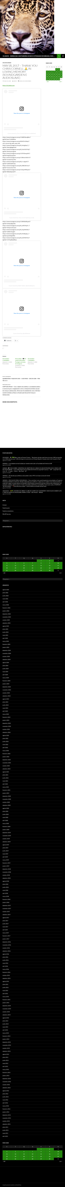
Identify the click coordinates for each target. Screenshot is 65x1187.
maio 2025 (5, 635)
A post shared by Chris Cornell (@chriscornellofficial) (22, 133)
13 (51, 74)
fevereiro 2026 (6, 608)
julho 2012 (5, 1093)
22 (56, 76)
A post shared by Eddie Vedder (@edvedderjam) (22, 285)
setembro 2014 (6, 1015)
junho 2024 (6, 668)
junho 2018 (6, 887)
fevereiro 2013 (6, 1072)
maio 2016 (5, 963)
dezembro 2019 (7, 832)
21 (54, 76)
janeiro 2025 (6, 647)
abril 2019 (5, 857)
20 (51, 76)
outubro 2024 (6, 656)
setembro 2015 (6, 978)
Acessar (5, 505)
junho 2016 (6, 960)
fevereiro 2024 (6, 680)
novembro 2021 (7, 762)
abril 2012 (5, 1103)
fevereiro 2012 (6, 1109)
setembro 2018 (6, 878)
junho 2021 (6, 778)
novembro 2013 (7, 1045)
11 (47, 74)
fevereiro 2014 (6, 1036)
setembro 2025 (6, 623)
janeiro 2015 (6, 1002)
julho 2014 (5, 1021)
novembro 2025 (7, 617)
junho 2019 (6, 851)
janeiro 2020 (6, 829)
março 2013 (6, 1069)
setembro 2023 (6, 696)
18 (47, 76)
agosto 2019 (6, 844)
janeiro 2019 (6, 866)
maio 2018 (5, 890)
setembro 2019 (6, 841)
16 (59, 74)
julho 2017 (5, 920)
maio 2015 (5, 990)
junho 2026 (6, 595)
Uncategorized (7, 62)
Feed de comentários (8, 511)
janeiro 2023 (6, 720)
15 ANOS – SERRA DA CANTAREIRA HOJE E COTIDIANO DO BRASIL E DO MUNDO (29, 56)
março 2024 (6, 677)
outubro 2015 (6, 975)
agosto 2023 (6, 699)
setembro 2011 (6, 1124)
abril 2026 (5, 601)
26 (49, 79)
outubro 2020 (6, 802)
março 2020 (6, 823)
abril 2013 (5, 1066)
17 (61, 74)
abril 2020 (5, 820)
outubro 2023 (6, 693)
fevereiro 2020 (6, 826)
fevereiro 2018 (6, 899)
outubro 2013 (6, 1048)
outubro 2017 (6, 911)
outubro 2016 (6, 948)
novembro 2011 (7, 1118)
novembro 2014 (7, 1008)
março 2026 (6, 605)
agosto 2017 (6, 917)
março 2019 (6, 860)
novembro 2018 (7, 872)
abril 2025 (5, 638)
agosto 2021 (6, 772)
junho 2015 (6, 987)
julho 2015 (5, 984)
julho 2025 (5, 629)
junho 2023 (6, 705)
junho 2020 (6, 814)
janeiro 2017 (6, 939)
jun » (61, 81)
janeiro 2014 (6, 1039)
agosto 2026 (6, 589)
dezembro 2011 (7, 1115)
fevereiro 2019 (6, 863)
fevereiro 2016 (6, 972)
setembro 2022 (6, 732)
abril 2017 (5, 929)
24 (61, 76)
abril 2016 (5, 966)
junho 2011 (6, 1130)
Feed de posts (6, 508)
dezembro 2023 (7, 687)
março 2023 (6, 714)
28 (54, 79)
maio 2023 (5, 708)
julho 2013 (5, 1057)
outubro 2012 (6, 1084)
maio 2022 (5, 744)
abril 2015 (5, 993)
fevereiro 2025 (6, 644)
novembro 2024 (7, 653)
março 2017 (6, 933)
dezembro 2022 (7, 723)
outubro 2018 (6, 875)
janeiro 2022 (6, 756)
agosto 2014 (6, 1018)
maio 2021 (5, 781)
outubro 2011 (6, 1121)
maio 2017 (5, 926)
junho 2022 (6, 741)
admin (15, 81)
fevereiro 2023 (6, 717)
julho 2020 (5, 811)
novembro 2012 (7, 1081)
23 (59, 76)
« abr (47, 81)
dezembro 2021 (7, 759)
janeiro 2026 (6, 611)
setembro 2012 (6, 1087)
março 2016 (6, 969)
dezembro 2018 (7, 869)
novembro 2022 (7, 726)
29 (56, 79)
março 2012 (6, 1106)
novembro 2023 (7, 690)
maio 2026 (5, 598)
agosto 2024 (6, 662)
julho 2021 (5, 775)
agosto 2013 (6, 1054)
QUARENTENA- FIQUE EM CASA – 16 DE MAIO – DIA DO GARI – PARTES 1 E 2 (21, 378)
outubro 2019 (6, 838)
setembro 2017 (6, 914)
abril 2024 (5, 674)
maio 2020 (5, 817)
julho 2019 (5, 847)
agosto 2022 (6, 735)
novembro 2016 (7, 945)
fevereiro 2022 (6, 753)
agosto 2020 (6, 808)
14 (54, 74)
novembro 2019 (7, 835)
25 (47, 79)
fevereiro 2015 (6, 999)
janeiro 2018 (6, 902)
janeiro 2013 (6, 1075)
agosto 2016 (6, 954)
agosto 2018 (6, 881)
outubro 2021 (6, 765)
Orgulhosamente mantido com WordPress (12, 1185)
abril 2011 (5, 1136)
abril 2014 (5, 1030)
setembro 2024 (6, 659)
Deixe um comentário (25, 81)
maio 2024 (5, 671)
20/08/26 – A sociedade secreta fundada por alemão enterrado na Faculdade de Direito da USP (27, 463)
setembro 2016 (6, 951)
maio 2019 (5, 854)
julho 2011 (5, 1127)
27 (51, 79)
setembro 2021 (6, 769)
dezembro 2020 (7, 796)
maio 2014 (5, 1027)
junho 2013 (6, 1060)
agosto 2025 (6, 626)
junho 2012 (6, 1096)
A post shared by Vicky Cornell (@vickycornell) (21, 217)
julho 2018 (5, 884)
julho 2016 (5, 957)
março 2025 (6, 641)
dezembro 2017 (7, 905)
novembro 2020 (7, 799)
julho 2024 (5, 665)
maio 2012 (5, 1100)
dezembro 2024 (7, 650)
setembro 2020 (6, 805)
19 (49, 76)
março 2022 (6, 750)
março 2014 (6, 1033)
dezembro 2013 (7, 1042)
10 (61, 71)
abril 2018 (5, 893)
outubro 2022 (6, 729)
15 (56, 74)
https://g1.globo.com (9, 85)
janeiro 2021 (6, 793)
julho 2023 (5, 702)
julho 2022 (5, 738)
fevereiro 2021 (6, 790)
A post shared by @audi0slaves (21, 333)
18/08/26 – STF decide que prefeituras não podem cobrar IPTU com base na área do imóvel (26, 475)
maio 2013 (5, 1063)
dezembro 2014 (7, 1005)
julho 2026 (5, 592)
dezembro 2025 (7, 614)
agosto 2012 (6, 1090)
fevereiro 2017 (6, 936)
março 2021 (6, 787)
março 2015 (6, 996)
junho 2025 (6, 632)
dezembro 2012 (7, 1078)
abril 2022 (5, 747)
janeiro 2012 (6, 1112)
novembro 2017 (7, 908)
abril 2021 (5, 784)
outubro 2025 (6, 620)
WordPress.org (6, 514)
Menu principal (63, 56)
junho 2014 (6, 1024)
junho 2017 (6, 923)
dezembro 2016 (7, 942)
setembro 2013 (6, 1051)
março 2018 (6, 896)
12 (49, 74)
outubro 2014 (6, 1011)
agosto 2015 (6, 981)
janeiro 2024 (6, 683)
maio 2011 (5, 1133)
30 (59, 79)
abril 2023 (5, 711)
